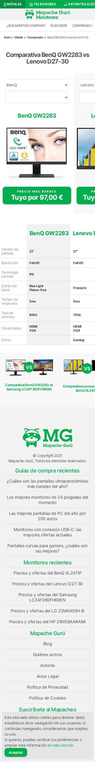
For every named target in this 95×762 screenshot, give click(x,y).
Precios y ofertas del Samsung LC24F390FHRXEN (47, 597)
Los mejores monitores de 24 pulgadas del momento (47, 499)
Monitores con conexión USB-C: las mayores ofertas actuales (47, 532)
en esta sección (60, 745)
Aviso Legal (48, 676)
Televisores (44, 4)
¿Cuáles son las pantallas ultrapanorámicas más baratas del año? (47, 483)
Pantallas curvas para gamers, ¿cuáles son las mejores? (47, 548)
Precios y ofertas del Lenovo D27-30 (47, 583)
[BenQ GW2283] (37, 153)
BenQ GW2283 (37, 115)
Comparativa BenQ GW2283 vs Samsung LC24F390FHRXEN (29, 387)
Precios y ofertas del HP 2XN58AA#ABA (47, 621)
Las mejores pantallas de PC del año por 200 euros (47, 516)
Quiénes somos (47, 654)
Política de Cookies (47, 698)
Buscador (58, 26)
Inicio (7, 37)
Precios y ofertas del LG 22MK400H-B (47, 610)
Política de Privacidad (47, 687)
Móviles (14, 4)
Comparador (35, 37)
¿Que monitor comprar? (26, 26)
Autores (47, 665)
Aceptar (16, 752)
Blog (47, 643)
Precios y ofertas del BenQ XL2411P (47, 573)
